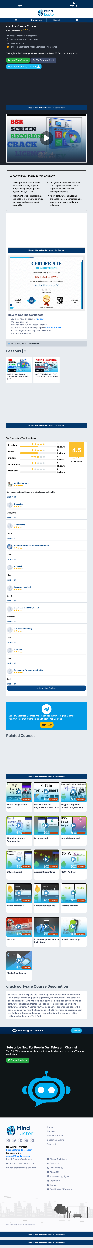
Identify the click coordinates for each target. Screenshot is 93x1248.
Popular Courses (55, 1135)
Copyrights (54, 1180)
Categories (36, 20)
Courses (51, 1131)
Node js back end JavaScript (20, 1163)
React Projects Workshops (19, 1159)
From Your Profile (53, 328)
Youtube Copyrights (59, 1176)
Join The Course (19, 60)
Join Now (76, 1030)
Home (50, 1127)
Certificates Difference (60, 1189)
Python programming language (21, 1168)
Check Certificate (58, 1159)
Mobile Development (30, 344)
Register (40, 319)
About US (54, 1172)
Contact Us (55, 1163)
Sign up (73, 6)
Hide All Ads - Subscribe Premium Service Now (46, 108)
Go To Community (42, 60)
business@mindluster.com (19, 1150)
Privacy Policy (56, 1168)
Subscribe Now (18, 1060)
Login (19, 6)
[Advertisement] (46, 88)
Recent (56, 20)
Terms (52, 1185)
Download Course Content (22, 66)
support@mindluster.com (18, 1156)
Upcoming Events (55, 1140)
